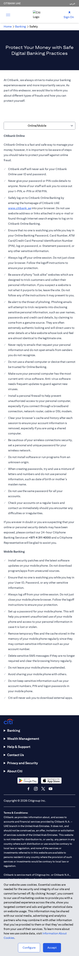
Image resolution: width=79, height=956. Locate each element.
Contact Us (15, 755)
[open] (8, 15)
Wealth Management (23, 739)
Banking (13, 730)
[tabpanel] (39, 419)
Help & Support (18, 747)
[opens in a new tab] (27, 780)
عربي (72, 3)
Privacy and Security (22, 763)
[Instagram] (36, 789)
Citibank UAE (12, 3)
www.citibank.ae (19, 208)
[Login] (69, 12)
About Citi (14, 771)
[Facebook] (28, 789)
